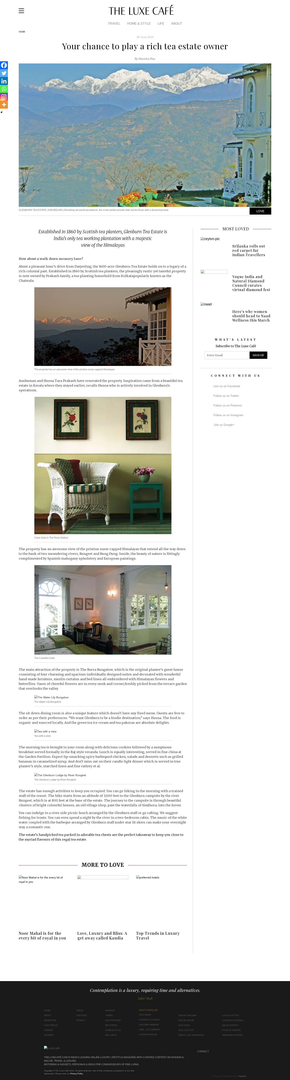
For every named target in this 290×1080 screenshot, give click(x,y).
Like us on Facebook (226, 386)
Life (161, 23)
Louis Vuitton (230, 1015)
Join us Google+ (224, 424)
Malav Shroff (230, 1025)
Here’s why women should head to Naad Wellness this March (251, 316)
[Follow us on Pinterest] (235, 1051)
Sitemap (48, 1035)
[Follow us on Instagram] (263, 12)
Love (260, 211)
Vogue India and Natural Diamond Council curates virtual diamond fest (251, 283)
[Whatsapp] (4, 89)
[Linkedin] (4, 81)
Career (48, 1030)
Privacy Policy (76, 1074)
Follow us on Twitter (226, 395)
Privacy (80, 1020)
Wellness (111, 1035)
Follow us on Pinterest (227, 405)
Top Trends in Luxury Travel (158, 935)
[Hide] (1, 112)
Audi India (184, 1025)
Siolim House (186, 1020)
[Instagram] (4, 97)
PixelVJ (242, 1076)
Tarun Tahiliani (187, 1015)
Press (79, 1010)
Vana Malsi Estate (232, 1035)
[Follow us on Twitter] (268, 12)
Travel (114, 23)
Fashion (110, 1010)
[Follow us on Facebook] (258, 12)
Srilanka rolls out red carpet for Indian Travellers (248, 250)
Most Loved (236, 228)
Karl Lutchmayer (149, 1029)
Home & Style (139, 23)
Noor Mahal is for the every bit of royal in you (42, 935)
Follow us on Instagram (228, 415)
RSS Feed (81, 1015)
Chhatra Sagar (148, 1034)
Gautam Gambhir (149, 1024)
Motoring (111, 1025)
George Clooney (149, 1020)
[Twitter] (4, 73)
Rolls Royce (186, 1030)
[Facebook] (4, 65)
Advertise (50, 1020)
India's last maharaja (191, 1035)
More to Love (102, 865)
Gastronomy (113, 1020)
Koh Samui (145, 1015)
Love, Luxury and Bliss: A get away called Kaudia (102, 935)
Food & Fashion (231, 1030)
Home (22, 32)
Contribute (51, 1025)
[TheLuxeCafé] (141, 14)
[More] (4, 105)
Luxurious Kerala (233, 1020)
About (176, 23)
